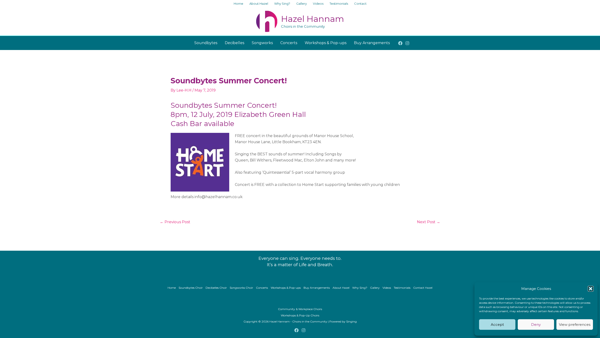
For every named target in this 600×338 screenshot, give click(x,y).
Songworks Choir (241, 287)
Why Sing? (359, 287)
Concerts (262, 287)
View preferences (574, 324)
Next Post (428, 222)
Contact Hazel (422, 287)
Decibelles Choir (216, 287)
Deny (536, 324)
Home (172, 287)
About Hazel (341, 287)
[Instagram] (407, 43)
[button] (590, 288)
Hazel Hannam (312, 19)
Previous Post (175, 222)
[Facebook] (400, 43)
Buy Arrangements (317, 287)
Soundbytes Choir (191, 287)
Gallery (375, 287)
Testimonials (402, 287)
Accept (497, 324)
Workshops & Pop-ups (286, 287)
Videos (386, 287)
